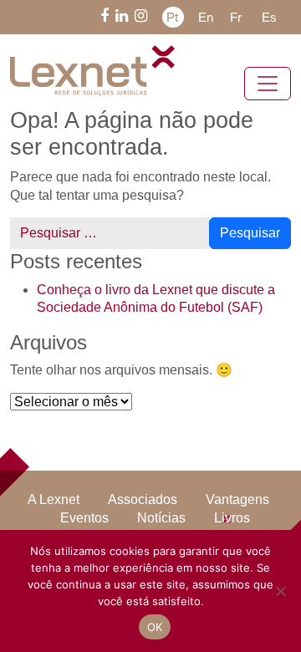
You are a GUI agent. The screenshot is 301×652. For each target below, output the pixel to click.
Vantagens (234, 500)
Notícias (128, 518)
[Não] (280, 591)
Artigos (257, 518)
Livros (194, 518)
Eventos (56, 518)
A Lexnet (59, 500)
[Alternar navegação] (267, 83)
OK (155, 627)
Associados (143, 500)
